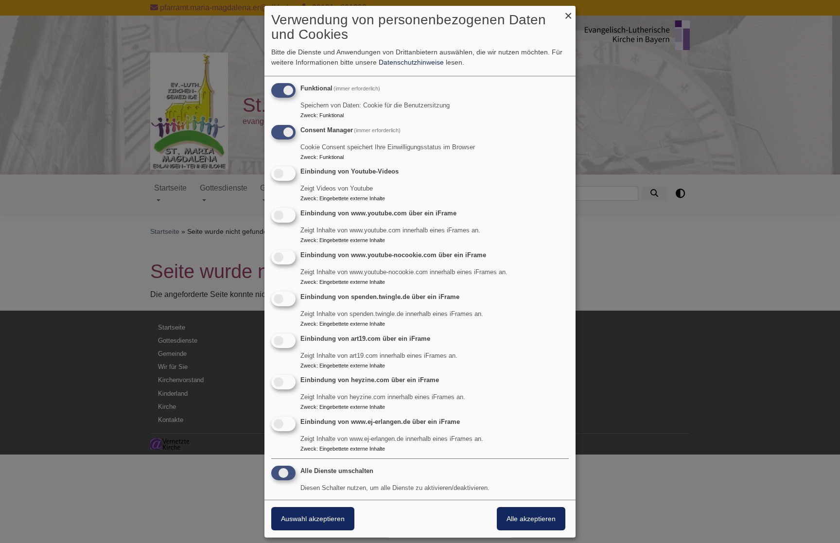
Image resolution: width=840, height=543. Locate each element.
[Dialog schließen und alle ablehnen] (568, 11)
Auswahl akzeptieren (313, 519)
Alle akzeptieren (531, 519)
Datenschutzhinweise (411, 62)
